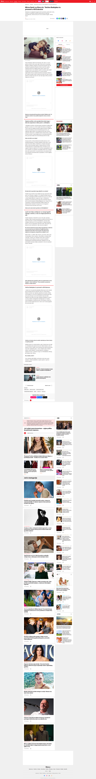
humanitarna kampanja (28, 391)
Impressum (37, 773)
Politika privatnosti (55, 773)
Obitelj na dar (32, 389)
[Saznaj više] (71, 121)
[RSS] (70, 41)
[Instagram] (62, 41)
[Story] (2, 1)
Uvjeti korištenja (48, 773)
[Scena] (50, 771)
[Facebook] (58, 41)
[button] (52, 18)
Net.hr (25, 454)
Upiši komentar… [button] (30, 433)
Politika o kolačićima (43, 773)
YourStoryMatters (39, 389)
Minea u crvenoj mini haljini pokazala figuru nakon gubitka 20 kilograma (46, 470)
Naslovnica (27, 4)
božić (35, 391)
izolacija (43, 391)
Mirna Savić (26, 389)
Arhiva (59, 773)
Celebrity (31, 4)
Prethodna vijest (30, 385)
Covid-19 (39, 391)
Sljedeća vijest (47, 385)
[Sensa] (46, 771)
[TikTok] (66, 41)
